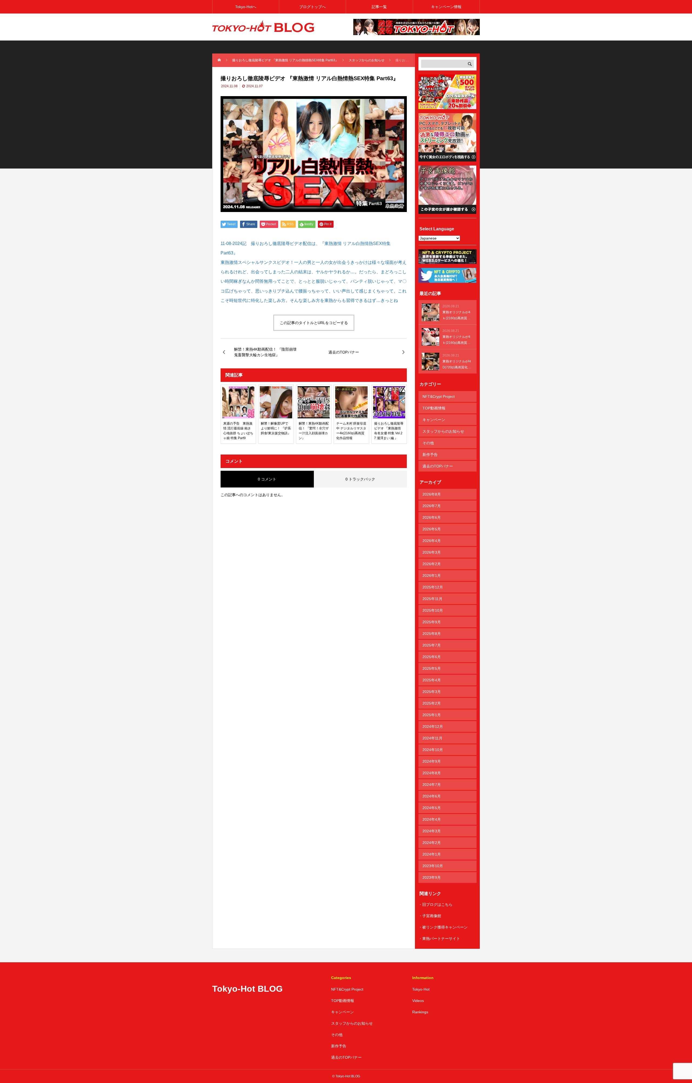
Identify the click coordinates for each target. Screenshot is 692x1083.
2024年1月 (431, 854)
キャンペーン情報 (446, 7)
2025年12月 (432, 587)
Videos (418, 1000)
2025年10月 (432, 610)
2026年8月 (431, 494)
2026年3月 (431, 552)
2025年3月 (431, 692)
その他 (428, 443)
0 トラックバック (360, 479)
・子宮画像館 (429, 916)
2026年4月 (431, 541)
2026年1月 (431, 575)
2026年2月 (431, 564)
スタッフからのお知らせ (443, 431)
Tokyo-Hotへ (245, 7)
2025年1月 (431, 715)
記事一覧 (379, 7)
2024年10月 (432, 750)
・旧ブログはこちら (435, 904)
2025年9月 (431, 622)
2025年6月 (431, 657)
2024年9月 (431, 761)
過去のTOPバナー (437, 466)
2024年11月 (432, 738)
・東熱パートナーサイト (439, 938)
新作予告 (430, 454)
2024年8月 (431, 773)
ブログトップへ (312, 7)
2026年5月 (431, 529)
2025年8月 (431, 633)
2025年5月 (431, 668)
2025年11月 (432, 599)
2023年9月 (431, 877)
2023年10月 (432, 866)
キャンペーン (433, 420)
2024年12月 (432, 726)
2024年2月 (431, 842)
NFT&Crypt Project (438, 396)
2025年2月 (431, 703)
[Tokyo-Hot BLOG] (263, 27)
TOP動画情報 (433, 408)
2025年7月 (431, 645)
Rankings (420, 1012)
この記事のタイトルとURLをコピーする (314, 323)
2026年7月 (431, 506)
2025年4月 (431, 680)
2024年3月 (431, 831)
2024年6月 (431, 796)
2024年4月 (431, 819)
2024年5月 (431, 808)
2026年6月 (431, 517)
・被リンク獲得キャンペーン (443, 927)
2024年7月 (431, 784)
